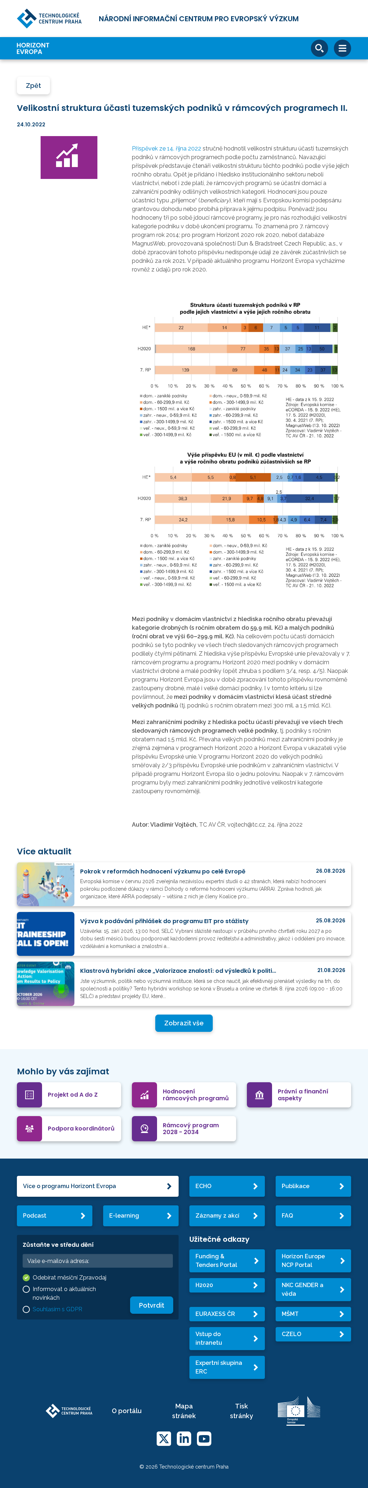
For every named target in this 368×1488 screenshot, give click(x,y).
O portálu (127, 1411)
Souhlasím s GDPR (57, 1309)
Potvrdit (151, 1305)
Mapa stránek (184, 1411)
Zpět (33, 85)
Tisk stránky (241, 1411)
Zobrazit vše (184, 1023)
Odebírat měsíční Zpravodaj (69, 1277)
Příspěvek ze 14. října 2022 (166, 148)
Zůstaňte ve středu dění (58, 1244)
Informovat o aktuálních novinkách (64, 1293)
